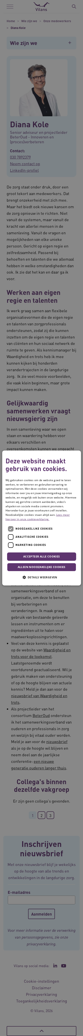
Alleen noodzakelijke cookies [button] (41, 567)
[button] (41, 577)
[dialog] (41, 517)
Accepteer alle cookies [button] (41, 556)
